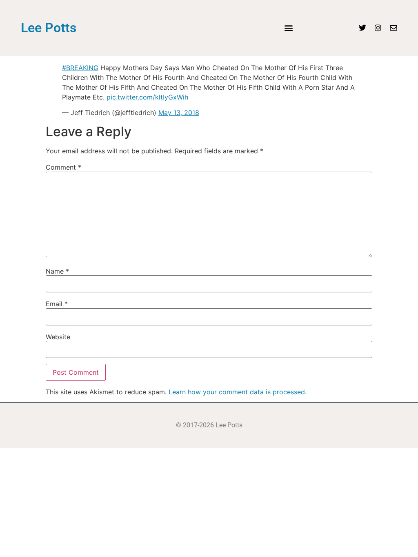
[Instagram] (378, 27)
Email (57, 304)
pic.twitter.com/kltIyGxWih (147, 97)
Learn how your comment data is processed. (238, 392)
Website (58, 337)
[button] (288, 28)
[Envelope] (393, 27)
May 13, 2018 (178, 112)
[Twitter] (362, 27)
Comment (63, 167)
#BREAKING (80, 68)
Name (57, 271)
